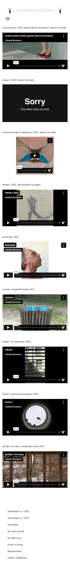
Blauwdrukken (14, 551)
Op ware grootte (15, 531)
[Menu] (8, 19)
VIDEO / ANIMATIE (17, 558)
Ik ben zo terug (15, 544)
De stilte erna (14, 538)
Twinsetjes (12, 524)
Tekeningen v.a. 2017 (18, 518)
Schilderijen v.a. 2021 (18, 511)
